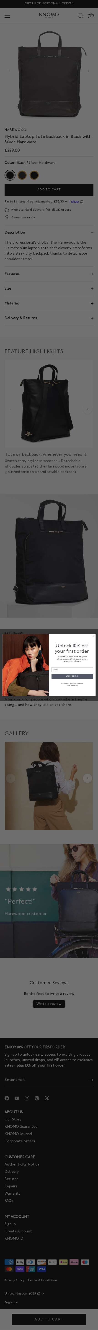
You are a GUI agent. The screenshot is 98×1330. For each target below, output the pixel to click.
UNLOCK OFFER (72, 676)
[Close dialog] (93, 636)
